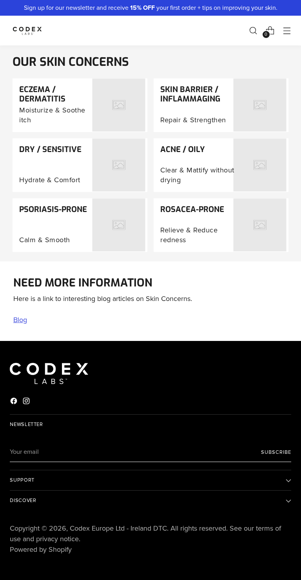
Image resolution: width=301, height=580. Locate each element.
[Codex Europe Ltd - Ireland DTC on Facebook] (14, 402)
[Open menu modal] (287, 30)
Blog (20, 319)
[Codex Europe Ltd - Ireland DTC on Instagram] (27, 402)
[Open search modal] (253, 30)
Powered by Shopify (41, 549)
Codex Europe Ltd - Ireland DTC (118, 528)
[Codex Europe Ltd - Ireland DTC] (27, 30)
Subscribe (276, 452)
